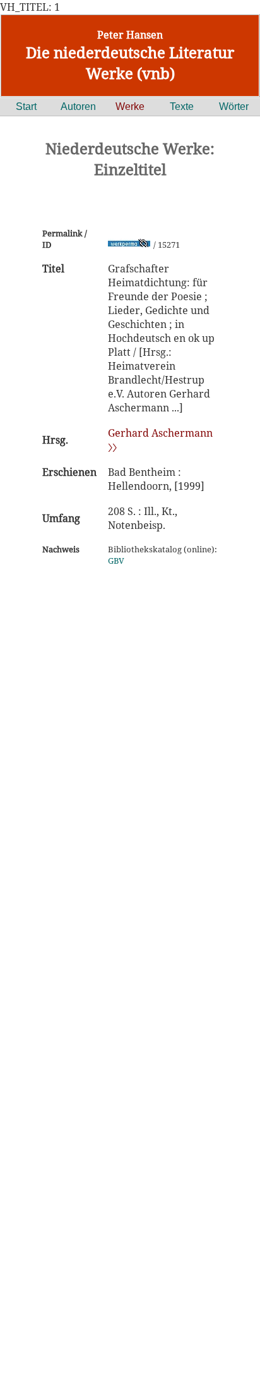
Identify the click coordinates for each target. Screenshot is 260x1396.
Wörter (234, 106)
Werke (130, 106)
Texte (182, 106)
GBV (116, 560)
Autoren (78, 106)
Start (26, 106)
